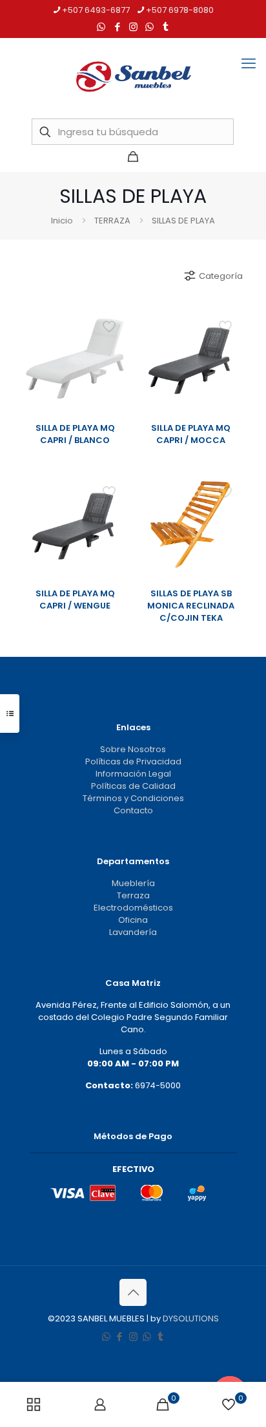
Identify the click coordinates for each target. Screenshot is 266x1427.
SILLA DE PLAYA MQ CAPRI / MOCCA (190, 434)
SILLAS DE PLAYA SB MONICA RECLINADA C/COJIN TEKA (190, 605)
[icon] (149, 26)
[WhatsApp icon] (101, 26)
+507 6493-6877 (96, 10)
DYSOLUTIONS (191, 1318)
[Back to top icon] (133, 1292)
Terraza (133, 895)
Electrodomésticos (133, 908)
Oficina (133, 920)
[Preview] (113, 376)
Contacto (133, 810)
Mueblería (133, 883)
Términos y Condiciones (133, 798)
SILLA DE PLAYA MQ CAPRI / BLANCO (75, 434)
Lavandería (133, 932)
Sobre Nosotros (133, 749)
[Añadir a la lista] (113, 357)
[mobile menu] (249, 64)
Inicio (62, 220)
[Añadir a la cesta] (113, 320)
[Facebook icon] (117, 26)
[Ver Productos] (113, 338)
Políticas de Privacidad (133, 761)
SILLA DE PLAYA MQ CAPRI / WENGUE (75, 599)
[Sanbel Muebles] (133, 76)
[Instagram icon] (133, 26)
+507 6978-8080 (180, 10)
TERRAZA (112, 220)
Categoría (221, 276)
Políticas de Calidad (133, 786)
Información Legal (133, 774)
